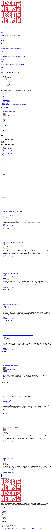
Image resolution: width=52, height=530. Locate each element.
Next (4, 123)
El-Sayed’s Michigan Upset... (9, 111)
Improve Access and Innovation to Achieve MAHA (14, 242)
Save (6, 92)
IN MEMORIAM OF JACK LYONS (11, 365)
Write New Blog (4, 103)
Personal (5, 370)
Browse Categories (7, 101)
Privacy (10, 528)
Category (2, 130)
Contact (21, 528)
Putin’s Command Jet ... (8, 150)
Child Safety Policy (27, 528)
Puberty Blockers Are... (8, 158)
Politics (4, 119)
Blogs (4, 511)
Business (5, 308)
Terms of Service (15, 528)
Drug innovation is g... (8, 155)
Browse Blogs (6, 100)
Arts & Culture (6, 401)
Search (2, 141)
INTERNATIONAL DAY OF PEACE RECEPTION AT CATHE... (18, 396)
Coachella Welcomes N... (8, 153)
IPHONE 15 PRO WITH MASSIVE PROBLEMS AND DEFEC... (18, 335)
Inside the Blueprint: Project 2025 (10, 273)
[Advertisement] (26, 184)
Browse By (3, 127)
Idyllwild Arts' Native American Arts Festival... (13, 427)
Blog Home (5, 98)
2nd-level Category (5, 132)
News (4, 463)
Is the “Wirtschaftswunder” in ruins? (11, 304)
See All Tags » (4, 174)
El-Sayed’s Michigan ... (8, 148)
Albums (5, 510)
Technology (5, 339)
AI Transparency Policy (37, 528)
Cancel (2, 92)
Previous (5, 121)
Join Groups (5, 518)
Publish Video (6, 517)
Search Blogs (3, 125)
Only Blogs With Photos (7, 139)
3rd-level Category (5, 135)
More (4, 224)
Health (4, 216)
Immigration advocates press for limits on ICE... (13, 211)
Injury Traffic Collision (8, 458)
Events (4, 512)
